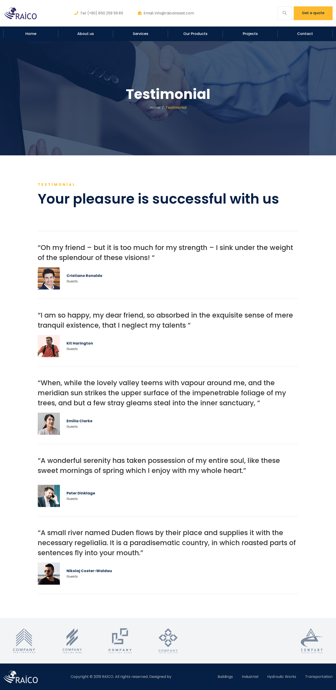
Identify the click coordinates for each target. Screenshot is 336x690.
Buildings (225, 676)
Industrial (250, 676)
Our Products (195, 33)
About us (85, 33)
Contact (305, 33)
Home (30, 33)
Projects (250, 33)
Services (140, 33)
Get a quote (313, 13)
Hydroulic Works (281, 676)
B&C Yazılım (183, 676)
